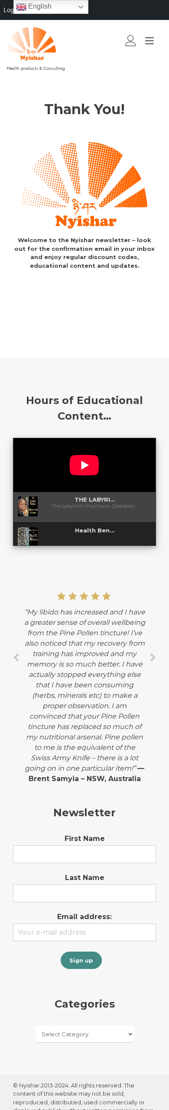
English (39, 6)
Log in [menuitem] (12, 9)
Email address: (84, 917)
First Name (85, 838)
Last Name (84, 878)
